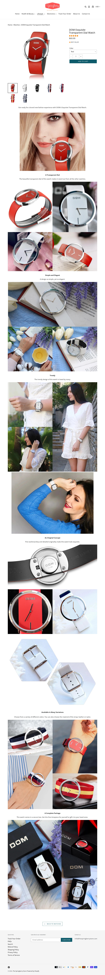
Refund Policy (13, 947)
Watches (17, 25)
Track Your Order (14, 939)
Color (71, 48)
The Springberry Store (19, 971)
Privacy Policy (13, 952)
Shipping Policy (13, 950)
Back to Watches (54, 924)
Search (10, 944)
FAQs (10, 941)
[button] (74, 36)
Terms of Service (14, 955)
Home (10, 25)
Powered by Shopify (33, 971)
